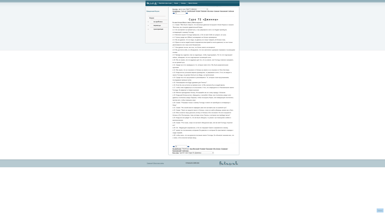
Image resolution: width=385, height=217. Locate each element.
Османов (216, 11)
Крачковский (223, 11)
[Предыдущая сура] (174, 13)
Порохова (203, 11)
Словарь (183, 3)
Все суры (175, 9)
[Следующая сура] (187, 13)
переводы (157, 25)
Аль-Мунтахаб (191, 11)
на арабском (158, 22)
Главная (149, 163)
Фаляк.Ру (152, 3)
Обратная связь (158, 163)
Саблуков (231, 11)
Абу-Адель (210, 11)
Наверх (380, 210)
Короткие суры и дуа (165, 3)
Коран (176, 3)
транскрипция (158, 29)
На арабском (176, 11)
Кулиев (198, 11)
